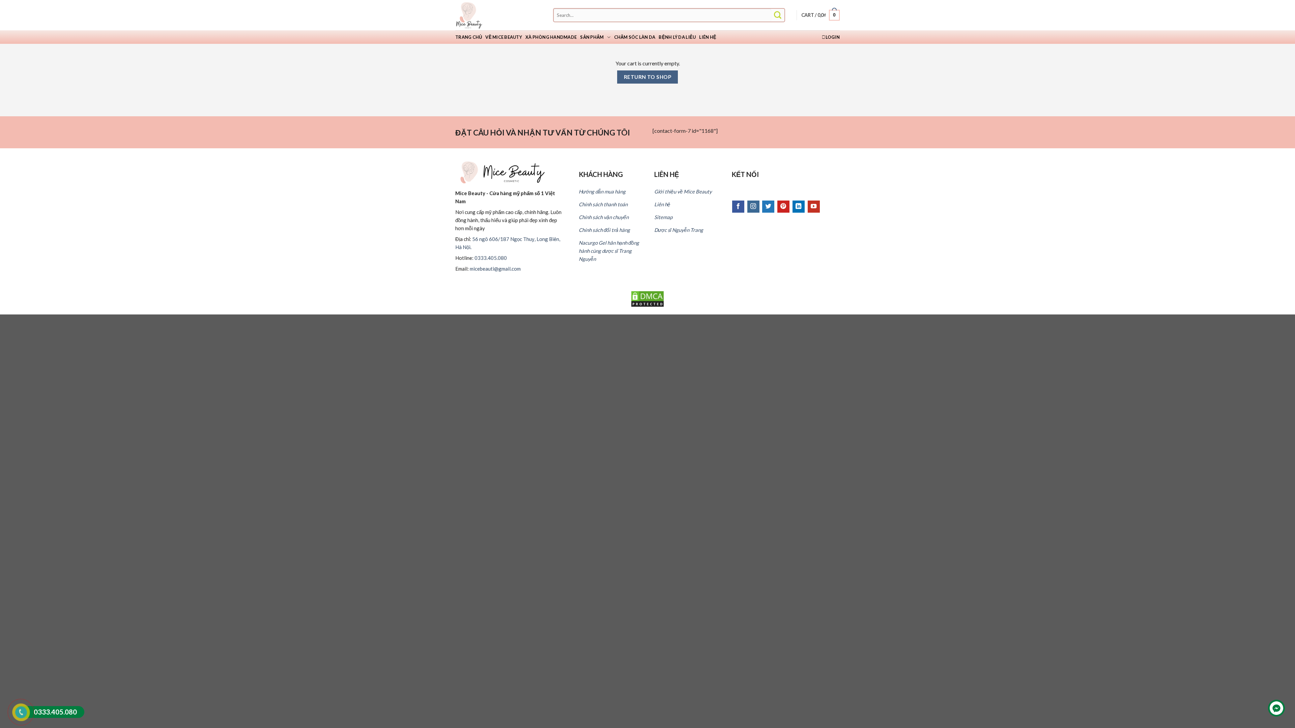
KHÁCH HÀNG (601, 174)
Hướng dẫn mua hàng (602, 191)
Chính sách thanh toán (603, 204)
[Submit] (777, 15)
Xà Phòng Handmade (551, 37)
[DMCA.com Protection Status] (647, 298)
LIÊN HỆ (666, 174)
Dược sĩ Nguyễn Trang (678, 230)
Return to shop (647, 77)
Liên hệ (707, 37)
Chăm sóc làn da (635, 37)
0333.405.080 (490, 258)
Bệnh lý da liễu (677, 37)
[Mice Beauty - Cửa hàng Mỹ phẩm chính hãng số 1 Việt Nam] (489, 15)
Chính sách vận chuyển (604, 217)
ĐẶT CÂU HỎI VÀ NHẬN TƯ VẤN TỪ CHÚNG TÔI (542, 132)
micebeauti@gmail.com (495, 269)
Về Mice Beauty (503, 37)
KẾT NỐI (745, 174)
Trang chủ (468, 37)
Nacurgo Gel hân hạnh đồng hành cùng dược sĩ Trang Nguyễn (609, 251)
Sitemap (663, 217)
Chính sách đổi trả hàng (604, 230)
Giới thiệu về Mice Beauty (683, 191)
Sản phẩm (592, 37)
